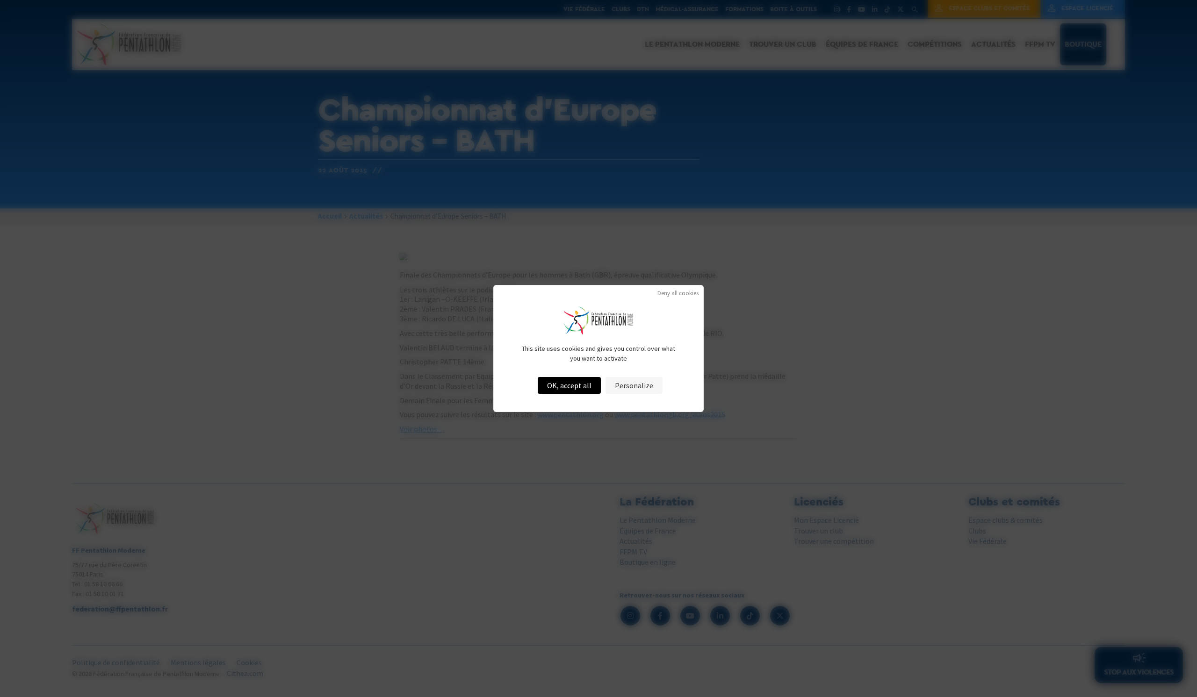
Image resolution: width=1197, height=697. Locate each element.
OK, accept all (569, 385)
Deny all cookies (678, 293)
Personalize (634, 385)
